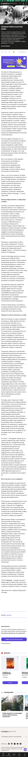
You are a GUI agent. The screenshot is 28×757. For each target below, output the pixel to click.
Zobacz (10, 682)
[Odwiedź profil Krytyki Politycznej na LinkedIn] (20, 744)
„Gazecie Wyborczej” (18, 590)
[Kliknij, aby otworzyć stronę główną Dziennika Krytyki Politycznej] (14, 755)
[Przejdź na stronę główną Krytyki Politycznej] (8, 731)
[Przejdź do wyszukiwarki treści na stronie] (20, 3)
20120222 (9, 615)
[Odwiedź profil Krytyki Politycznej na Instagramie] (12, 744)
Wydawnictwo (9, 755)
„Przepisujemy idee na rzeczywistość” (11, 736)
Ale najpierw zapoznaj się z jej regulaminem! (13, 633)
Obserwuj (19, 755)
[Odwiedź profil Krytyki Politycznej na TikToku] (15, 744)
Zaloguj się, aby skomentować (14, 639)
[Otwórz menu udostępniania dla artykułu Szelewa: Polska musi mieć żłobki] (6, 52)
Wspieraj (3, 755)
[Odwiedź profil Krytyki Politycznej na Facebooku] (9, 744)
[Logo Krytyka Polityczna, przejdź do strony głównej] (9, 3)
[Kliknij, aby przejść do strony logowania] (26, 3)
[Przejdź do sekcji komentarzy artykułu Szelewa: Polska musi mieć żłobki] (9, 52)
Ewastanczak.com (5, 750)
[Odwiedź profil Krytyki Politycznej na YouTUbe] (18, 744)
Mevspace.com (15, 748)
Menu (25, 755)
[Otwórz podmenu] (26, 737)
